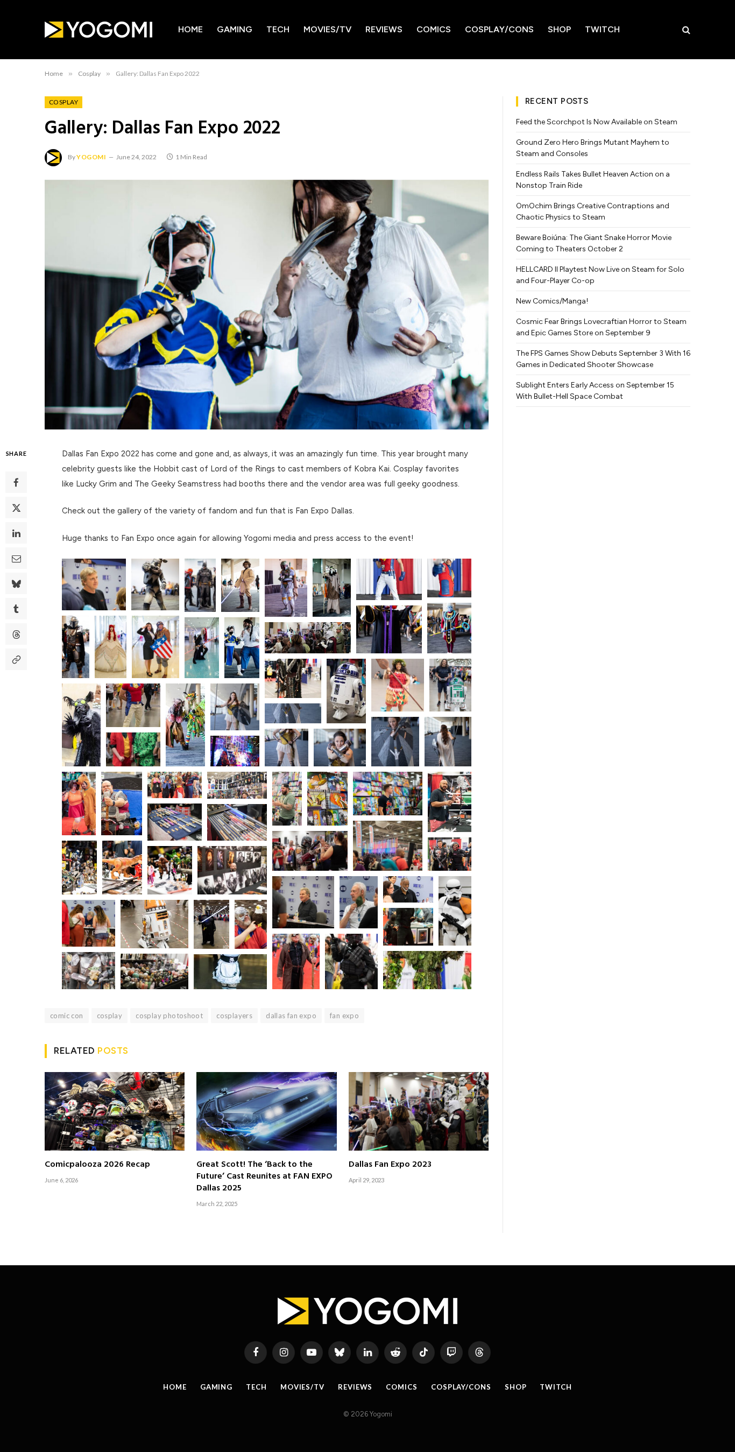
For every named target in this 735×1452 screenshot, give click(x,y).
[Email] (16, 558)
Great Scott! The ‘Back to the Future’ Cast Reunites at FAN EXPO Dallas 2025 (264, 1176)
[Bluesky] (16, 583)
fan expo (344, 1015)
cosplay (110, 1015)
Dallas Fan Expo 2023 (390, 1165)
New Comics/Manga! (552, 301)
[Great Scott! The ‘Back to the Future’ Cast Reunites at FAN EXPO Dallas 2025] (266, 1111)
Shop (559, 29)
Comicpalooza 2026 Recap (97, 1165)
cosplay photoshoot (169, 1015)
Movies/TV (327, 29)
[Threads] (16, 634)
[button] (94, 584)
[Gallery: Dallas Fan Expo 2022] (267, 304)
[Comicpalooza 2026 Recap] (115, 1111)
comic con (66, 1015)
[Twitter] (16, 507)
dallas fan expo (291, 1015)
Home (190, 29)
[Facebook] (16, 482)
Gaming (234, 29)
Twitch (602, 29)
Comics (433, 29)
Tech (277, 29)
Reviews (383, 29)
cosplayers (234, 1015)
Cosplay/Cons (499, 29)
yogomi (91, 157)
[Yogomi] (98, 29)
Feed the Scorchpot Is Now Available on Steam (596, 121)
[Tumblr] (16, 608)
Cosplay (63, 102)
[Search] (685, 30)
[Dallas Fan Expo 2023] (419, 1111)
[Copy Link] (16, 659)
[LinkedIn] (16, 533)
